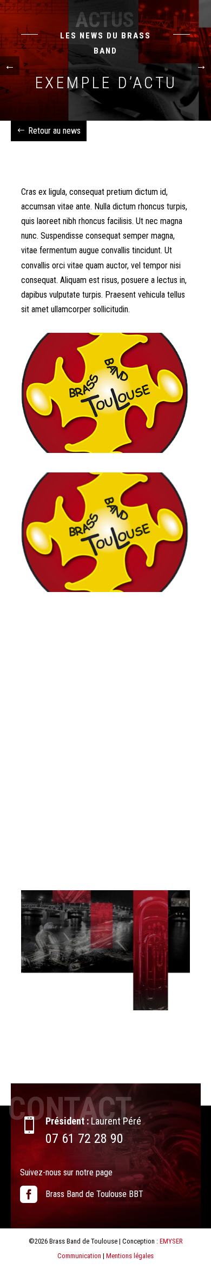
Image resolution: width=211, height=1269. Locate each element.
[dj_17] (105, 729)
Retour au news (54, 131)
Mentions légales (130, 1256)
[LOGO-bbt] (105, 450)
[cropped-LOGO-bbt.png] (105, 589)
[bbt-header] (105, 1007)
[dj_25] (105, 868)
